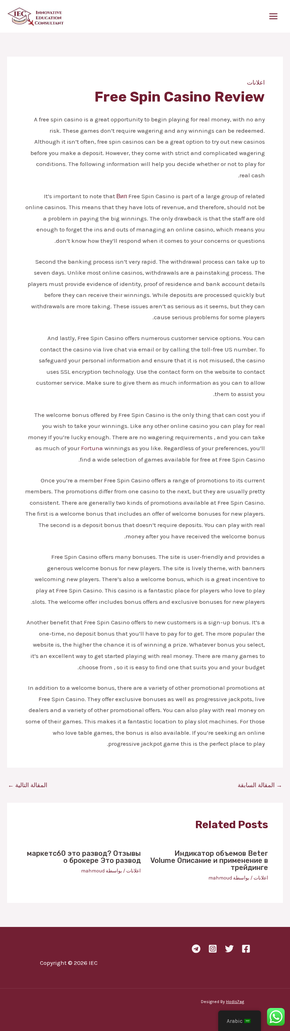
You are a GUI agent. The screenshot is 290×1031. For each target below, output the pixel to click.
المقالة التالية (27, 785)
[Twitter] (229, 948)
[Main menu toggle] (273, 16)
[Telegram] (196, 948)
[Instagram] (212, 948)
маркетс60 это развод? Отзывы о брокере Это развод (84, 857)
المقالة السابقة (260, 785)
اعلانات (256, 82)
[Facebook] (246, 948)
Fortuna (92, 448)
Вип (121, 196)
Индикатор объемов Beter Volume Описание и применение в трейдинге (209, 860)
